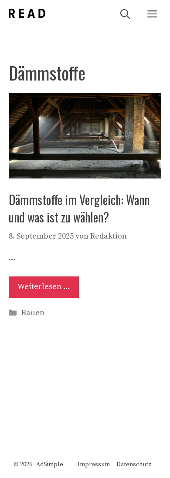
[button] (125, 13)
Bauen (32, 313)
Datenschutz (133, 464)
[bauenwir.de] (27, 13)
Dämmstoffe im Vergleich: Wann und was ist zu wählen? (79, 208)
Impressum (94, 464)
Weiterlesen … (43, 287)
